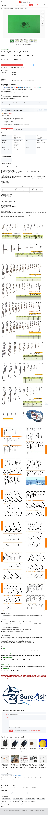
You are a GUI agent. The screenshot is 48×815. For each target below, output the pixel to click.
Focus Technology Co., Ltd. (16, 810)
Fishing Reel (24, 793)
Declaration (36, 810)
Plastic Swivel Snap (25, 801)
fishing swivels (3, 779)
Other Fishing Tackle (23, 8)
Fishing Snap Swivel (15, 801)
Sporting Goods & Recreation (8, 8)
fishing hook (15, 779)
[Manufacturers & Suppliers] (24, 2)
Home (2, 8)
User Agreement (30, 810)
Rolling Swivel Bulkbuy (18, 804)
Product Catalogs (17, 775)
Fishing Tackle (17, 8)
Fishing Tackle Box (16, 793)
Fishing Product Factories (30, 798)
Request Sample (21, 67)
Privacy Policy (41, 810)
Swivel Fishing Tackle (6, 801)
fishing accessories (16, 781)
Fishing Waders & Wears (6, 793)
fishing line (3, 781)
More (2, 806)
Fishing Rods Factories (6, 798)
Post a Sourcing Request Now (35, 730)
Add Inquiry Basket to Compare (24, 44)
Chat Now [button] (36, 64)
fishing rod (3, 777)
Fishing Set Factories (41, 798)
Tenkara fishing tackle (28, 777)
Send (11, 730)
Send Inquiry (12, 64)
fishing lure (26, 779)
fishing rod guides (38, 777)
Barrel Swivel (33, 801)
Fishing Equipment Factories (18, 798)
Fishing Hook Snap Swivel (6, 804)
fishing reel (37, 779)
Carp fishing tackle (16, 777)
